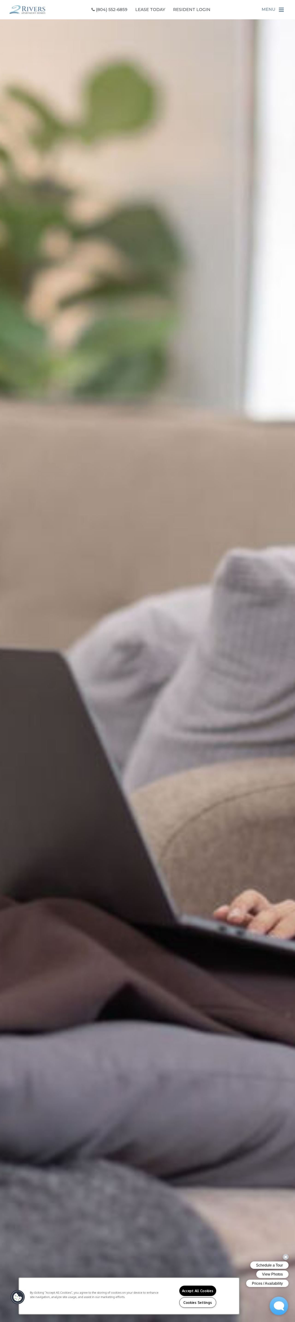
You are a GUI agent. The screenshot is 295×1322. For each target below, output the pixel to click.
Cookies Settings (197, 1302)
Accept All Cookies (197, 1291)
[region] (129, 1296)
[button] (17, 1297)
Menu (268, 9)
